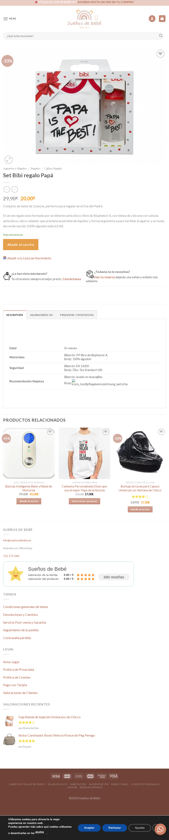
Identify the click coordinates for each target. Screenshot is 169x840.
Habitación (78, 784)
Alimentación (99, 784)
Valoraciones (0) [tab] (41, 315)
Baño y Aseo (120, 784)
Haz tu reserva (104, 277)
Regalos (35, 168)
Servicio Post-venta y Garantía (24, 622)
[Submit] (160, 35)
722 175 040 (11, 556)
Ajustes (140, 828)
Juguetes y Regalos (15, 168)
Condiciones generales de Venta (25, 607)
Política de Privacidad (18, 669)
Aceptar (89, 828)
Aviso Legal (11, 662)
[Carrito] (162, 18)
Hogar (72, 787)
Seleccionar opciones (84, 501)
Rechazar (114, 828)
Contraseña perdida (17, 638)
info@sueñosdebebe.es (17, 540)
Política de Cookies (17, 677)
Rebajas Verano (91, 787)
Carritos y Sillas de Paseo (27, 784)
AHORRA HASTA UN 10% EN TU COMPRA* (105, 2)
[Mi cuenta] (152, 18)
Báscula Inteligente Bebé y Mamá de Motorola (28, 488)
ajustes (39, 832)
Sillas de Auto (58, 784)
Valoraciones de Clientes (20, 693)
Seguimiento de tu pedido (21, 630)
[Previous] (3, 473)
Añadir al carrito (20, 244)
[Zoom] (9, 160)
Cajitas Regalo (53, 168)
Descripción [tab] (14, 315)
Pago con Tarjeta (15, 685)
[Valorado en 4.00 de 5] (140, 496)
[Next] (166, 473)
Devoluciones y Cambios (20, 614)
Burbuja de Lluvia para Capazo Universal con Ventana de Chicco (140, 488)
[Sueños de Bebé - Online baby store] (84, 18)
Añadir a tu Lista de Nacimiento (29, 258)
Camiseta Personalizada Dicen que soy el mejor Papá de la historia (84, 488)
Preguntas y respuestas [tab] (77, 315)
